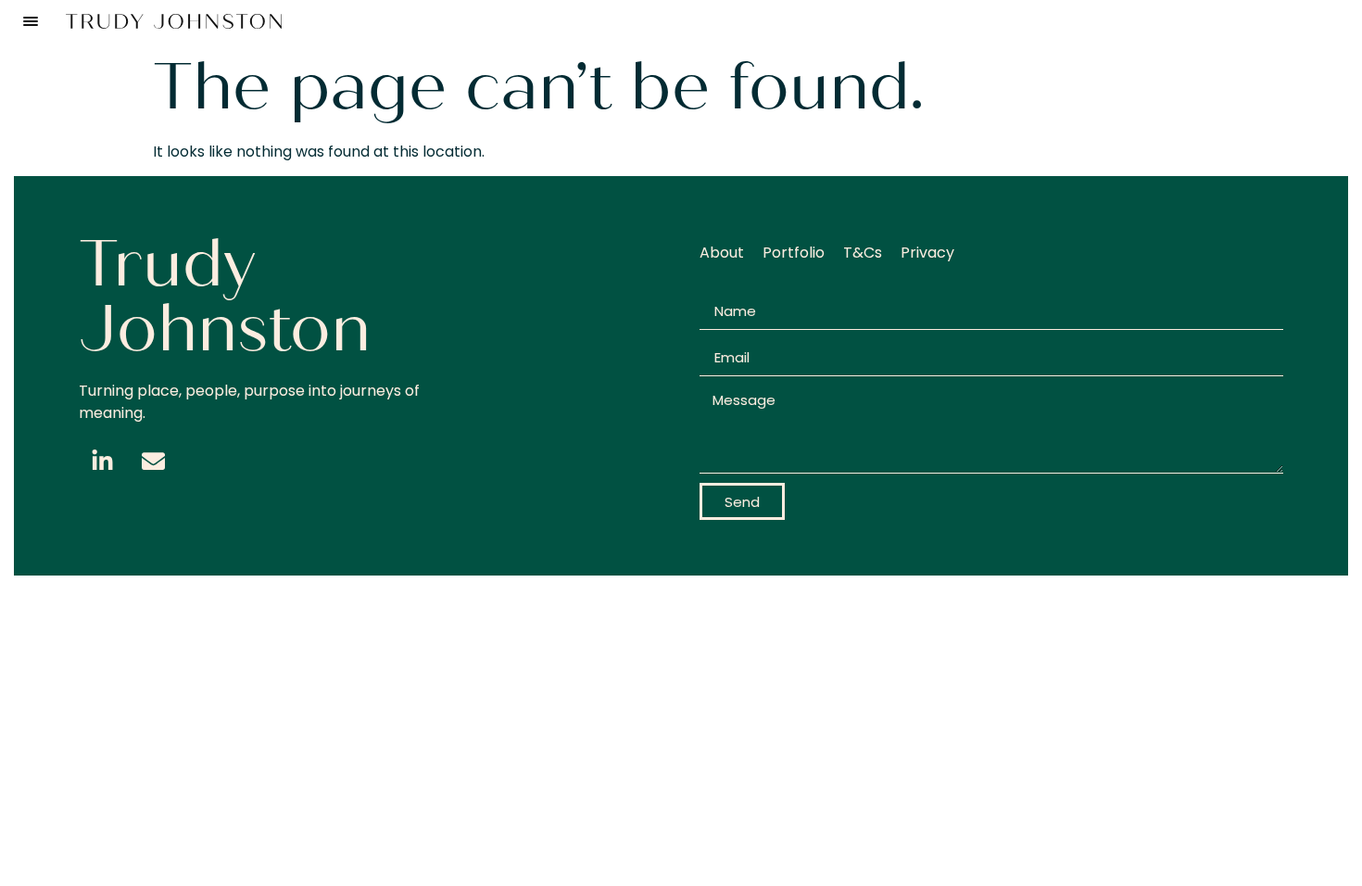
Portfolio (794, 252)
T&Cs (862, 252)
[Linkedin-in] (102, 461)
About (722, 252)
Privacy (927, 252)
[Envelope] (153, 461)
